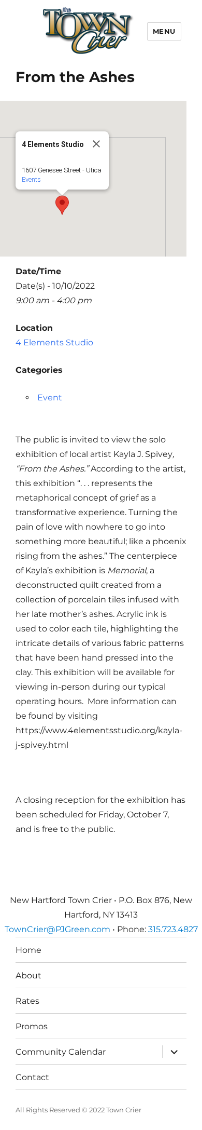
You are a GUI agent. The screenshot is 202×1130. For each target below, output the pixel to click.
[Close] (96, 143)
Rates (27, 1001)
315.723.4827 (173, 929)
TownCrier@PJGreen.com (57, 929)
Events (31, 179)
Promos (32, 1026)
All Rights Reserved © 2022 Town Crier (78, 1110)
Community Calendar (61, 1052)
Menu (164, 31)
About (28, 975)
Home (28, 950)
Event (49, 397)
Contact (32, 1077)
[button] (62, 205)
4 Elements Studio (54, 342)
